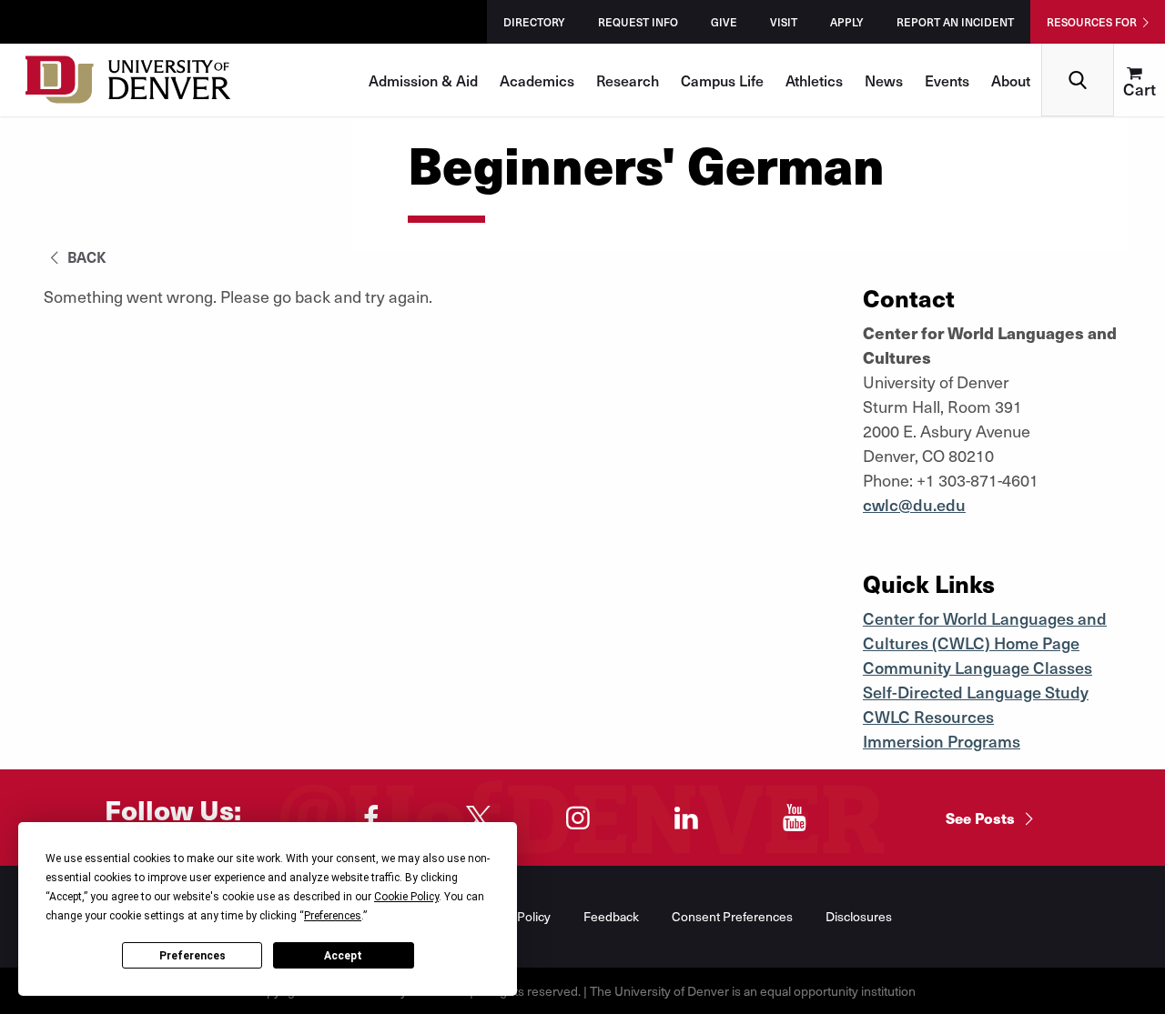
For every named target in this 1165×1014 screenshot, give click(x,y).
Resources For (1092, 22)
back (85, 256)
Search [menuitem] (1078, 50)
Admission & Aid (423, 80)
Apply (847, 22)
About (1010, 80)
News (884, 80)
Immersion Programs (941, 740)
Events (947, 80)
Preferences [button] (332, 915)
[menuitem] (1139, 80)
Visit (783, 22)
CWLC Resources (928, 716)
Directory (534, 22)
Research (627, 80)
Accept (343, 955)
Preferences (192, 955)
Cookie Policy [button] (406, 896)
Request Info (638, 22)
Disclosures (859, 916)
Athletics (814, 80)
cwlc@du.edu (914, 504)
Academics (537, 80)
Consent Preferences (732, 916)
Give (724, 22)
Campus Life (722, 80)
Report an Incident (955, 22)
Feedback (611, 916)
